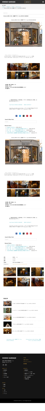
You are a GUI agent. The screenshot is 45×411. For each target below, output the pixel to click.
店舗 (4, 384)
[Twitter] (20, 116)
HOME (3, 6)
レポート (5, 391)
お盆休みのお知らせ (11, 127)
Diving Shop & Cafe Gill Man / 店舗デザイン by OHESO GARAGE (33, 340)
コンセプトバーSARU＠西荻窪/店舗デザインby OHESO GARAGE (25, 310)
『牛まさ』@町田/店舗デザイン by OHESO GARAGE (22, 324)
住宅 (4, 386)
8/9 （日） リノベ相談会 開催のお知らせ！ (16, 130)
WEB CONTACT (27, 104)
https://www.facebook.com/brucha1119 (20, 264)
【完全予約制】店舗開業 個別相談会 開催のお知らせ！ (19, 132)
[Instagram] (23, 116)
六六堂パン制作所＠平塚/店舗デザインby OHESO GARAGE (24, 303)
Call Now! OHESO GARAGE (15, 104)
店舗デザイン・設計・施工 (30, 373)
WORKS (3, 382)
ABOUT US (4, 368)
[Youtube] (31, 116)
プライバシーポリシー (27, 361)
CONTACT (27, 2)
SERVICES (25, 368)
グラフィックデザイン (29, 375)
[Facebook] (16, 116)
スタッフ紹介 (6, 377)
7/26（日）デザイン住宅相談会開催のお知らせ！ (18, 131)
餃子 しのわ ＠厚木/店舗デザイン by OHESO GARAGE (23, 331)
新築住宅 (26, 370)
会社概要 (5, 373)
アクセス (5, 375)
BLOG (3, 388)
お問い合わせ (26, 359)
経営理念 (5, 370)
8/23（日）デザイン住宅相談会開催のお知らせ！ (18, 128)
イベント (5, 393)
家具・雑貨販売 (28, 377)
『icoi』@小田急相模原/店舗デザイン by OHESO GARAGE (24, 317)
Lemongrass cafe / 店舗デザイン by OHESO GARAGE (14, 340)
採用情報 (25, 363)
